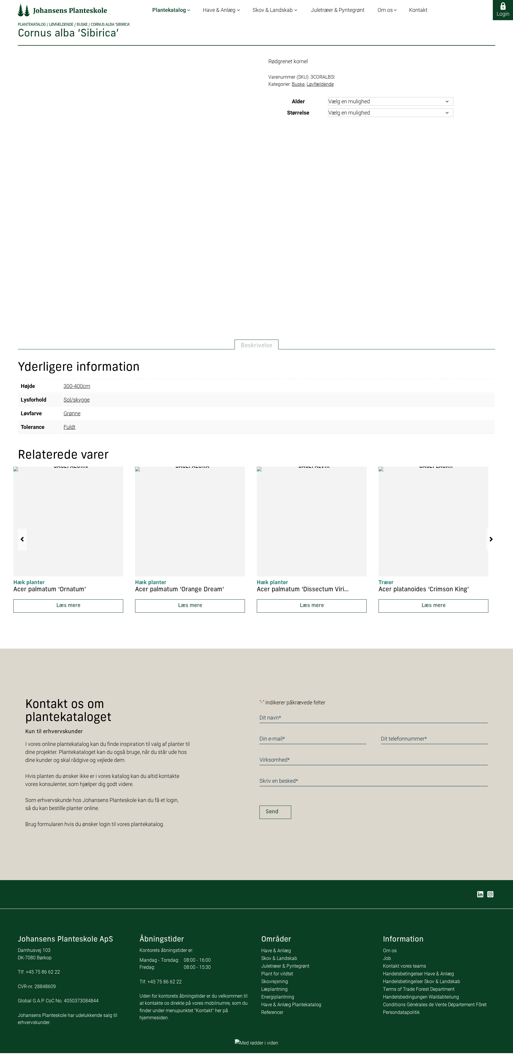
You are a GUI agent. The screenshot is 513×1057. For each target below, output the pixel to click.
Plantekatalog (32, 25)
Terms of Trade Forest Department (419, 989)
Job (387, 958)
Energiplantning (277, 996)
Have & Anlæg (276, 950)
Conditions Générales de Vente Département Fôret (435, 1004)
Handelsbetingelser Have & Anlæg (418, 973)
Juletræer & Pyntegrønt (285, 966)
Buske (82, 25)
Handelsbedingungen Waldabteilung (421, 996)
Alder (298, 101)
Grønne (72, 413)
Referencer (272, 1012)
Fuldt (69, 426)
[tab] (256, 345)
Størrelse (298, 112)
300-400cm (77, 385)
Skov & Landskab (279, 958)
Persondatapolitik (401, 1012)
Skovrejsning (274, 981)
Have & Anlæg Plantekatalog (291, 1004)
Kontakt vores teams (404, 966)
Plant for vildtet (277, 973)
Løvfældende (61, 25)
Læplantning (274, 989)
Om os (390, 950)
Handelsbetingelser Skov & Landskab (421, 981)
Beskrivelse (256, 346)
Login (503, 13)
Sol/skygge (77, 399)
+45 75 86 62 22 (43, 972)
